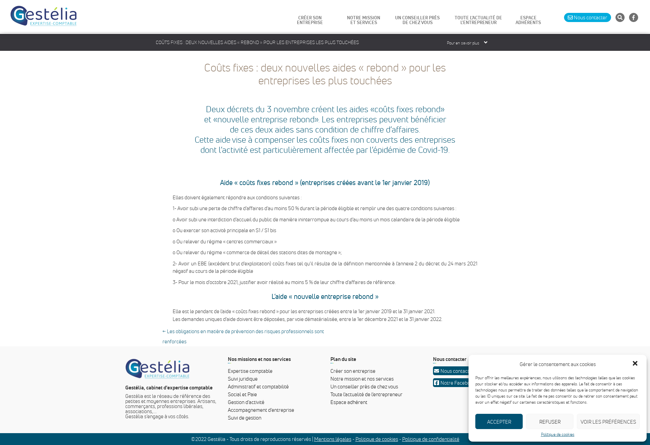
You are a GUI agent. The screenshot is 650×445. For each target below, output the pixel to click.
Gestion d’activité (246, 402)
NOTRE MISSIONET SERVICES (363, 20)
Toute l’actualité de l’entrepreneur (366, 394)
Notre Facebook (457, 382)
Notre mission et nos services (362, 378)
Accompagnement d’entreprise (261, 409)
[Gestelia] (43, 15)
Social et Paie (242, 394)
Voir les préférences (608, 421)
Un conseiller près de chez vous (364, 386)
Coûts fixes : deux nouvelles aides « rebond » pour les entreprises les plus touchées (325, 74)
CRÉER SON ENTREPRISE (310, 20)
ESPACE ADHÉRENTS (528, 20)
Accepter (499, 421)
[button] (636, 364)
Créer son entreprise (352, 370)
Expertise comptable (250, 370)
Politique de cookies (558, 434)
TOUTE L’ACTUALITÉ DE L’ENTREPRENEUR (478, 20)
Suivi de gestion (244, 417)
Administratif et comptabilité (258, 386)
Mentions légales (332, 439)
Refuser (550, 421)
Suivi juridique (243, 378)
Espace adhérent (348, 402)
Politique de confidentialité (430, 439)
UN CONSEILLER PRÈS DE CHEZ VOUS (417, 20)
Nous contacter (457, 370)
